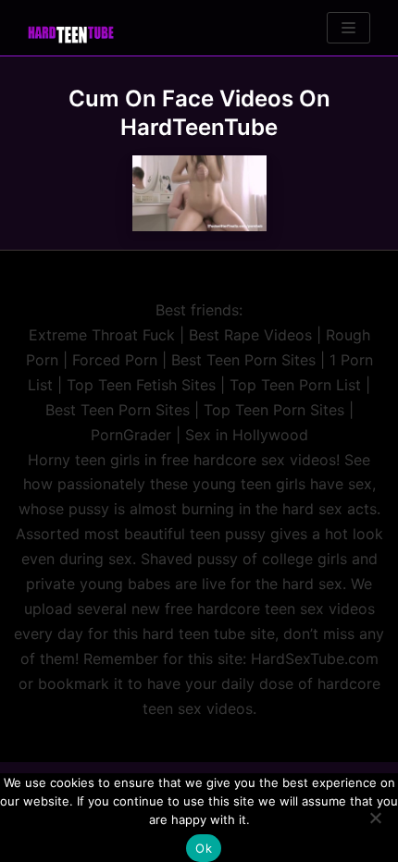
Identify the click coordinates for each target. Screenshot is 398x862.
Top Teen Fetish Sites (141, 385)
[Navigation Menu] (348, 27)
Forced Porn (114, 360)
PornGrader (131, 434)
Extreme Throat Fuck (102, 335)
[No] (375, 817)
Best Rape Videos (250, 335)
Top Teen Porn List (295, 385)
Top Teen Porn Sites (274, 409)
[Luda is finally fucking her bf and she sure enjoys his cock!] (199, 193)
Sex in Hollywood (246, 434)
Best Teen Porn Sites (243, 360)
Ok (203, 848)
